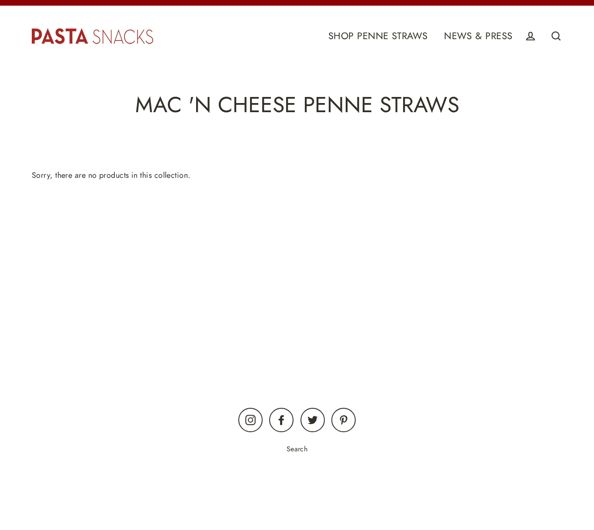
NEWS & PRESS (478, 36)
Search (297, 449)
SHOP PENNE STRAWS (378, 36)
